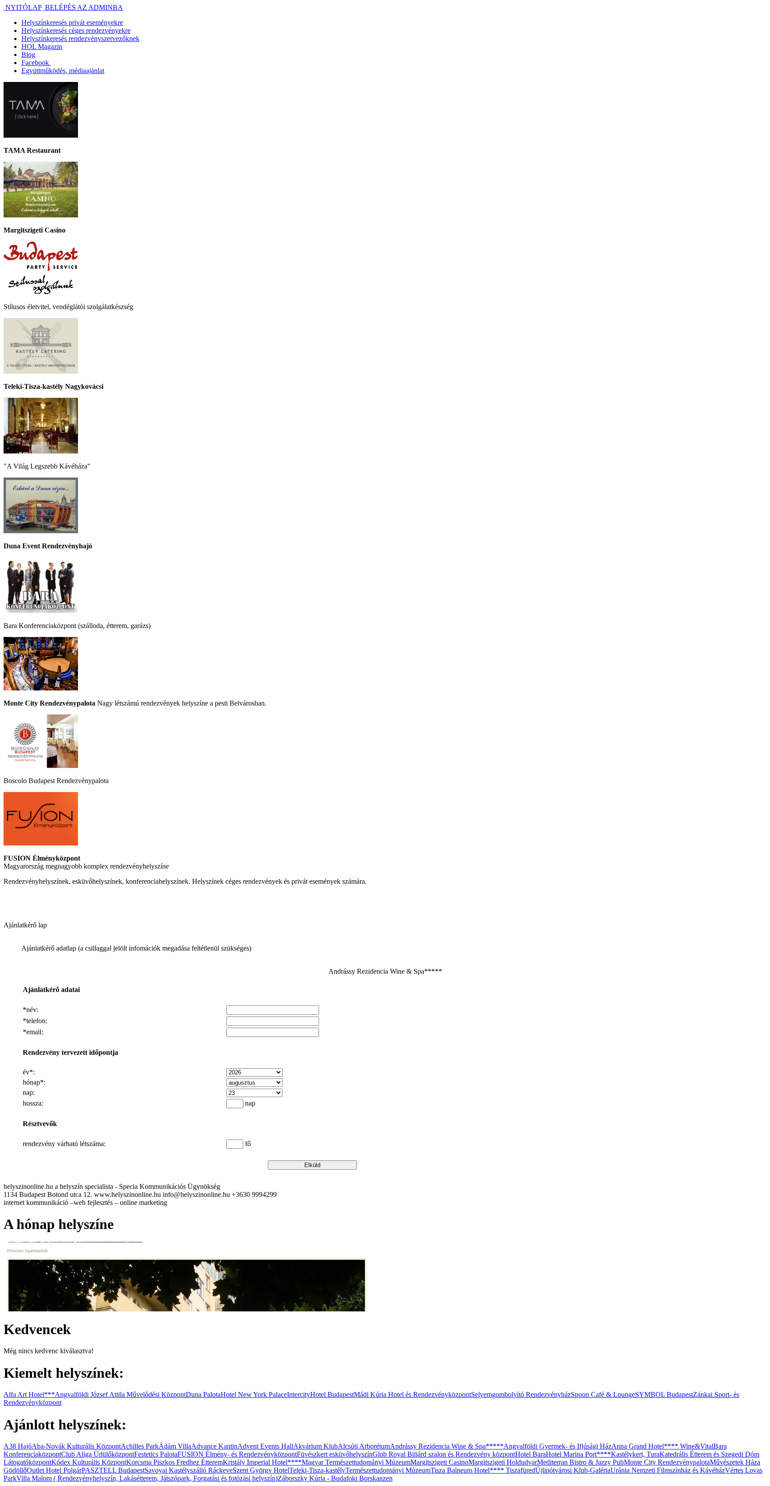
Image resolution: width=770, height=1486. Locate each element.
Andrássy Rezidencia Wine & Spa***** (447, 1446)
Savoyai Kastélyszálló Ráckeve (188, 1470)
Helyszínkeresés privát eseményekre (72, 22)
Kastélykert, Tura (635, 1454)
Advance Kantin (214, 1446)
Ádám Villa (175, 1446)
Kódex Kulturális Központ (88, 1462)
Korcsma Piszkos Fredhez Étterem (174, 1462)
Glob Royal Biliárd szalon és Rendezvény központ (444, 1454)
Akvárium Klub (315, 1446)
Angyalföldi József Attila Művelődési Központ (120, 1394)
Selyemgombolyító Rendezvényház (521, 1394)
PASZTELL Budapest (113, 1470)
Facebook (36, 62)
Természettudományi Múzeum (387, 1470)
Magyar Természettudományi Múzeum (356, 1462)
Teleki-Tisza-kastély (317, 1470)
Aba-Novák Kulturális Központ (76, 1446)
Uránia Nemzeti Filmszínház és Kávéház (667, 1470)
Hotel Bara (530, 1454)
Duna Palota (203, 1394)
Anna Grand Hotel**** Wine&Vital (662, 1446)
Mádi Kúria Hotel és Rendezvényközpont (412, 1394)
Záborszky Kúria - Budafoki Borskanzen (335, 1478)
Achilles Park (140, 1446)
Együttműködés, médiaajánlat (62, 70)
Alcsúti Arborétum (364, 1446)
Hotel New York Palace (254, 1394)
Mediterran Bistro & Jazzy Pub (580, 1462)
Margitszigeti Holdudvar (502, 1462)
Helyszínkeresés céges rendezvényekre (76, 30)
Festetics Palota (155, 1454)
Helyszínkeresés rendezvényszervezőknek (80, 38)
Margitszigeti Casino (439, 1462)
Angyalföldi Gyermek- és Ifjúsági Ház (557, 1446)
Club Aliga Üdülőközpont (97, 1454)
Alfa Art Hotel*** (29, 1394)
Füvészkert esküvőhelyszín (335, 1454)
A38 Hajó (18, 1446)
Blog (28, 54)
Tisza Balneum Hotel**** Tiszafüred (482, 1470)
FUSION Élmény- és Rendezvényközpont (237, 1454)
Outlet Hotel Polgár (54, 1470)
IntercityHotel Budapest (320, 1394)
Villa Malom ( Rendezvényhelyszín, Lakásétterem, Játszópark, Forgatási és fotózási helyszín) (147, 1478)
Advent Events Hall (265, 1446)
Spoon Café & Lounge (603, 1394)
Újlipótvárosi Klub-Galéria (572, 1470)
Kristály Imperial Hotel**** (262, 1462)
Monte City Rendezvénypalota (667, 1462)
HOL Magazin (41, 46)
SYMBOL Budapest (664, 1394)
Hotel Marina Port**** (578, 1454)
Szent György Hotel (261, 1470)
